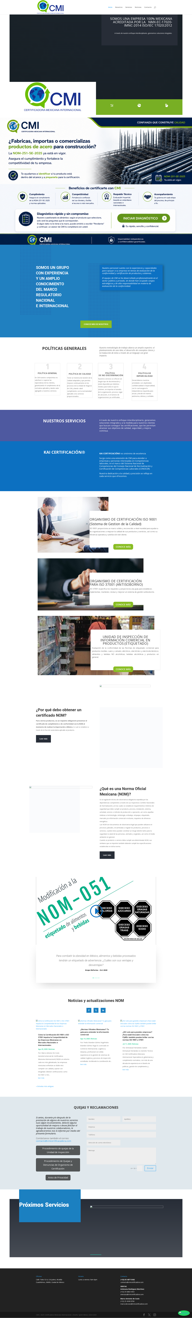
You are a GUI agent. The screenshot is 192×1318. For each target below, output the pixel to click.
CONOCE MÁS (123, 546)
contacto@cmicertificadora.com (131, 1282)
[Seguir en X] (96, 1010)
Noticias (138, 7)
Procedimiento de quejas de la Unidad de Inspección (58, 1150)
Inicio (110, 7)
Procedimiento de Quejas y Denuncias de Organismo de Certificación (58, 1165)
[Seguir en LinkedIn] (103, 1010)
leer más (41, 1078)
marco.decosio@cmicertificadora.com (134, 1304)
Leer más (43, 739)
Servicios (128, 7)
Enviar (150, 1168)
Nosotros (118, 7)
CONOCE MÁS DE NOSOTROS (96, 324)
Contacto (148, 7)
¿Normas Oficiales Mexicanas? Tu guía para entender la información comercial (94, 1032)
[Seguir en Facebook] (88, 1010)
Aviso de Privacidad (58, 1177)
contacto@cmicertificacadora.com (53, 1140)
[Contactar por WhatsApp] (184, 1313)
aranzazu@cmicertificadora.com (132, 1294)
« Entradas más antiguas (45, 1086)
